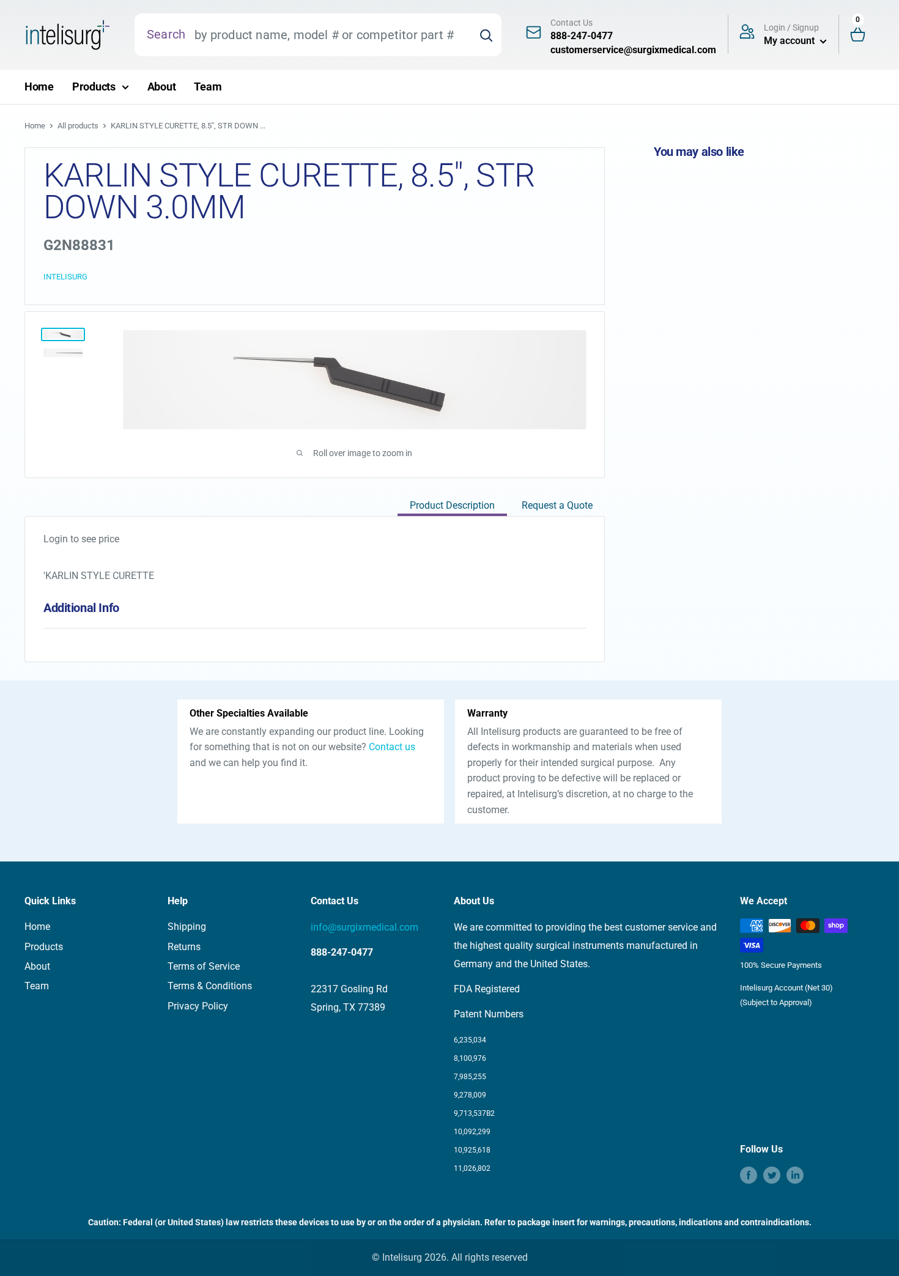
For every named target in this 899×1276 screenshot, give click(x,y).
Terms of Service (204, 966)
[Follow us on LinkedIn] (795, 1175)
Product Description (452, 505)
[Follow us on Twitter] (771, 1175)
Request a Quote (557, 505)
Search (166, 34)
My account (790, 40)
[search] (328, 34)
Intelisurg (65, 276)
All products (77, 125)
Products (94, 86)
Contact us (392, 747)
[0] (863, 35)
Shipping (187, 926)
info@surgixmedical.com (364, 927)
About (161, 86)
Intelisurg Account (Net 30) (786, 987)
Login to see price (81, 539)
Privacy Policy (198, 1006)
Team (207, 86)
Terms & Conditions (210, 986)
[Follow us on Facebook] (748, 1175)
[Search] (486, 34)
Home (39, 86)
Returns (184, 947)
